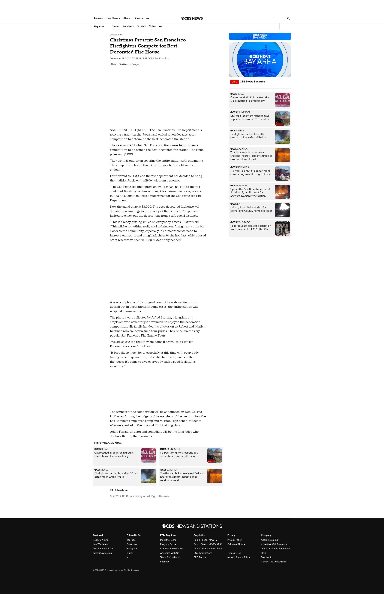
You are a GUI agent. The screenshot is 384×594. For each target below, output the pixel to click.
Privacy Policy (234, 540)
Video (152, 26)
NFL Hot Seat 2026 (103, 548)
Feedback (266, 557)
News (115, 26)
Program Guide (168, 544)
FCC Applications (203, 553)
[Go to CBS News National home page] (192, 18)
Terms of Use (234, 553)
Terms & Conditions (170, 557)
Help (263, 553)
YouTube (131, 540)
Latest (97, 18)
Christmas (121, 490)
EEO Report (200, 557)
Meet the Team (168, 540)
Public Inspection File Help (208, 548)
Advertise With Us (169, 553)
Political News (100, 540)
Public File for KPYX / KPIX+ (208, 544)
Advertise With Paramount (274, 544)
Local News (112, 18)
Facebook (132, 544)
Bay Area (99, 26)
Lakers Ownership (102, 553)
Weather (127, 26)
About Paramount (270, 540)
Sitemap (164, 561)
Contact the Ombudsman (274, 561)
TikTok (130, 553)
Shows (138, 18)
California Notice (236, 544)
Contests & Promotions (172, 548)
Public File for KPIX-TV (205, 540)
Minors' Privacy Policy (238, 557)
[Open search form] (288, 18)
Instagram (132, 548)
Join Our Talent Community (275, 548)
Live (126, 18)
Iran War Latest (100, 544)
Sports (140, 26)
